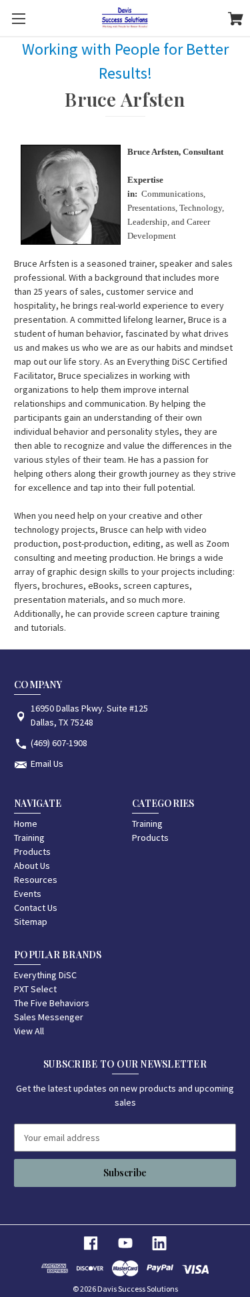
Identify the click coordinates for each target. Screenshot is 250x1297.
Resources (35, 880)
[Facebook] (90, 1243)
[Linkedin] (159, 1243)
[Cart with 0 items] (235, 21)
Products (32, 852)
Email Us (47, 764)
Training (29, 838)
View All (29, 1031)
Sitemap (30, 922)
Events (27, 894)
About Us (32, 866)
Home (25, 824)
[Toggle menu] (18, 18)
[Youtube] (125, 1243)
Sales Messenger (48, 1017)
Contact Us (35, 908)
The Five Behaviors (51, 1003)
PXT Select (35, 989)
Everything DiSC (45, 975)
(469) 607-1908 (59, 743)
